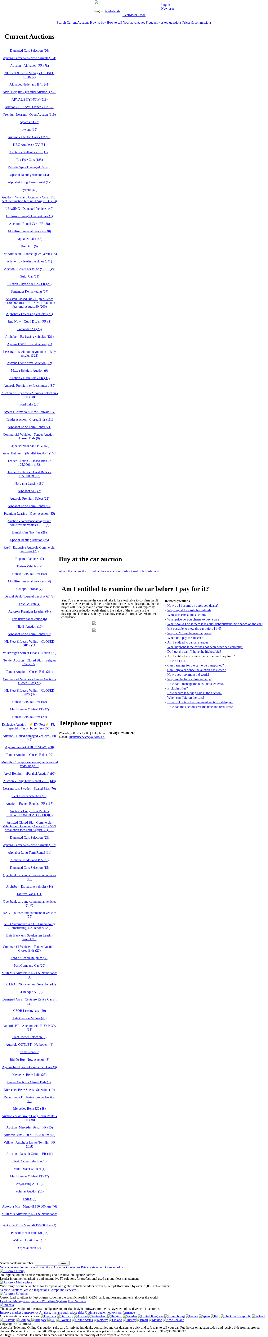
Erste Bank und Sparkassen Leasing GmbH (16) (29, 937)
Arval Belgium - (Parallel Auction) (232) (29, 92)
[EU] (51, 1320)
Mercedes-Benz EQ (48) (29, 1108)
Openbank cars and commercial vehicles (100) (29, 903)
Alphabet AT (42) (29, 491)
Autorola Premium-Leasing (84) (29, 611)
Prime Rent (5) (29, 1052)
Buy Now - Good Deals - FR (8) (29, 321)
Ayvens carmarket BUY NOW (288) (29, 747)
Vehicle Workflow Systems (49, 1301)
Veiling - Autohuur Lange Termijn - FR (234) (29, 1144)
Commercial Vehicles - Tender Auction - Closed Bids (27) (29, 948)
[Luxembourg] (174, 1316)
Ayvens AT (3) (29, 122)
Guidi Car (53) (29, 276)
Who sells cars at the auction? (186, 615)
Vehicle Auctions (11, 1290)
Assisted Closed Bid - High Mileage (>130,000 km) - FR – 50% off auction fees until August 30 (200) (29, 302)
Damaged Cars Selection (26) (29, 50)
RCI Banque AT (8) (29, 992)
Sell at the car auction (105, 571)
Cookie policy (114, 1267)
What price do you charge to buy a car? (193, 619)
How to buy (98, 22)
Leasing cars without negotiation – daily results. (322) (29, 353)
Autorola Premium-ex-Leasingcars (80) (29, 385)
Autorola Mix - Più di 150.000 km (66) (29, 1135)
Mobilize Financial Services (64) (29, 581)
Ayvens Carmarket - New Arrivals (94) (29, 412)
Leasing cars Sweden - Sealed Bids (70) (29, 788)
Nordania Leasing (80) (29, 483)
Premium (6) (29, 246)
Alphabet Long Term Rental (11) (29, 634)
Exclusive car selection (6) (29, 619)
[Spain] (204, 1316)
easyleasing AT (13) (29, 1184)
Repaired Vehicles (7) (29, 558)
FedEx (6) (29, 1199)
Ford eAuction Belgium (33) (29, 958)
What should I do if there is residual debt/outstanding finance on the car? (215, 624)
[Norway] (101, 1320)
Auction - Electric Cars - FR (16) (29, 137)
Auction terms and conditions (33, 1267)
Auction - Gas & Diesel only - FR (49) (29, 269)
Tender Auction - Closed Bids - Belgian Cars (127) (29, 662)
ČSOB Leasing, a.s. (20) (29, 1010)
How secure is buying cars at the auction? (194, 693)
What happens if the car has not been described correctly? (205, 647)
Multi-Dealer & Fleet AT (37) (29, 709)
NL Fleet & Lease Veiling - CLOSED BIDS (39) (29, 692)
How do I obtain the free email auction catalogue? (200, 702)
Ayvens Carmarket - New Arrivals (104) (29, 58)
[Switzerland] (97, 1316)
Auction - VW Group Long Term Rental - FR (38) (29, 1118)
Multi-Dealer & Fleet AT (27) (29, 1176)
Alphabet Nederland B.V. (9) (29, 860)
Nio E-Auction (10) (30, 626)
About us (59, 1267)
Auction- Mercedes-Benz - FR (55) (29, 1127)
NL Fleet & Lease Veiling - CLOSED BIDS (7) (29, 75)
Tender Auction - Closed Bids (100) (29, 754)
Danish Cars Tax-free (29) (29, 717)
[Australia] (7, 1320)
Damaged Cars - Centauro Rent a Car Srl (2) (29, 1001)
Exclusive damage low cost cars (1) (29, 216)
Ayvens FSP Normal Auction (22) (29, 363)
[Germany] (65, 1316)
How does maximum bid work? (188, 674)
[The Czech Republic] (236, 1316)
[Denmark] (48, 1316)
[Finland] (115, 1320)
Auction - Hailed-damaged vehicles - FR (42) (29, 737)
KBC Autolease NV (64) (29, 144)
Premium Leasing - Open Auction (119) (29, 114)
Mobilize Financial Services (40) (29, 231)
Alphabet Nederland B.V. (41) (29, 84)
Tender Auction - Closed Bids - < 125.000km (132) (30, 462)
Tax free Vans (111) (29, 894)
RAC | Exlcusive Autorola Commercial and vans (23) (29, 549)
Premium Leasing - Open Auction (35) (29, 513)
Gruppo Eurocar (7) (29, 589)
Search (61, 22)
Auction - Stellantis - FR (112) (29, 152)
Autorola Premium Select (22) (29, 498)
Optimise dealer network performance (110, 1312)
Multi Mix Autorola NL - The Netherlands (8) (29, 1215)
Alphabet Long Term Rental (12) (29, 182)
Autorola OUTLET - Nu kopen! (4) (29, 1044)
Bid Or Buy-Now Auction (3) (29, 1059)
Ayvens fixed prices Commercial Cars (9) (29, 1067)
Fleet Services (77, 1301)
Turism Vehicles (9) (29, 566)
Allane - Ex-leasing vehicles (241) (29, 261)
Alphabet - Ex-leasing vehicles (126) (29, 336)
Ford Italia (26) (29, 404)
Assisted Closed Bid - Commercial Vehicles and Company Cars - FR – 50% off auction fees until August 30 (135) (29, 826)
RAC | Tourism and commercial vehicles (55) (29, 914)
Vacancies (6, 1267)
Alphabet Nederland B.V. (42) (29, 446)
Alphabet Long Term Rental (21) (29, 427)
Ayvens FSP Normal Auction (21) (29, 344)
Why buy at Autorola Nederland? (189, 610)
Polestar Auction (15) (29, 1191)
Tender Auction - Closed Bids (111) (29, 419)
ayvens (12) (29, 129)
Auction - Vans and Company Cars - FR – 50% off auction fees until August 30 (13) (29, 199)
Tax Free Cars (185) (29, 159)
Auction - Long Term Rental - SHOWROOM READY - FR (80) (29, 813)
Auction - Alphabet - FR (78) (29, 65)
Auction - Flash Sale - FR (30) (29, 378)
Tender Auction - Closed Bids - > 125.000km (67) (30, 474)
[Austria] (80, 1316)
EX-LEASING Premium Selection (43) (29, 984)
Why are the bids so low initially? (189, 679)
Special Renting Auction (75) (29, 540)
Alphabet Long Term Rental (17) (29, 506)
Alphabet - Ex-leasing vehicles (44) (29, 886)
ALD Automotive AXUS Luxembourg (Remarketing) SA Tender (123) (29, 926)
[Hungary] (38, 1320)
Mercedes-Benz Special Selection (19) (29, 1089)
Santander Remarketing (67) (29, 291)
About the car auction (73, 571)
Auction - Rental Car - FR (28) (29, 223)
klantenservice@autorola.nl (87, 737)
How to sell (114, 22)
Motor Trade (137, 15)
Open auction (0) (29, 1248)
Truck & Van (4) (29, 604)
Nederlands (112, 11)
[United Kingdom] (151, 1316)
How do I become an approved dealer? (193, 605)
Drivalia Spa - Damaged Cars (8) (29, 167)
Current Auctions (78, 22)
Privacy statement (92, 1267)
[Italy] (215, 1316)
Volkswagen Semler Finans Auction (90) (29, 653)
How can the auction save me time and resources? (200, 707)
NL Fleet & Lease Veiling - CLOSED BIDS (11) (29, 643)
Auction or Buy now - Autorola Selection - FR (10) (29, 395)
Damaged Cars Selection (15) (29, 867)
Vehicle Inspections (36, 1290)
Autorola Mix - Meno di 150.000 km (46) (29, 1206)
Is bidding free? (177, 688)
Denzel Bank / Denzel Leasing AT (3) (29, 596)
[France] (192, 1316)
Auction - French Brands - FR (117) (29, 803)
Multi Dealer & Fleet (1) (29, 1169)
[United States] (82, 1320)
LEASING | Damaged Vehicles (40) (29, 208)
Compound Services (63, 1290)
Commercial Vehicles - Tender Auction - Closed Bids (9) (29, 436)
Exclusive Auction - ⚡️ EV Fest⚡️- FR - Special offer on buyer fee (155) (29, 726)
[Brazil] (142, 1320)
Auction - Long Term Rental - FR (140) (29, 781)
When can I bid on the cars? (185, 697)
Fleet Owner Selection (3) (29, 1161)
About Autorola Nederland (141, 571)
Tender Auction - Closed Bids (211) (29, 671)
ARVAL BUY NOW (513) (30, 99)
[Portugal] (23, 1320)
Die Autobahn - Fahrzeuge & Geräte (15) (29, 254)
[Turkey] (129, 1320)
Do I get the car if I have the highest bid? (194, 651)
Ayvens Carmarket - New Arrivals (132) (29, 845)
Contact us (73, 1267)
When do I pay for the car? (185, 638)
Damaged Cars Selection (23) (29, 837)
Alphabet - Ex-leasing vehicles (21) (29, 314)
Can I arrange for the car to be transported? (195, 665)
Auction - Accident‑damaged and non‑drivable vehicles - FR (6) (29, 523)
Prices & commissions (196, 22)
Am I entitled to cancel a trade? (187, 642)
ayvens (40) (29, 190)
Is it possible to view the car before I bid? (194, 628)
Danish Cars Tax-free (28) (29, 532)
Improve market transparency (19, 1312)
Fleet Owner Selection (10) (29, 796)
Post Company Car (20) (29, 965)
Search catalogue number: (17, 1263)
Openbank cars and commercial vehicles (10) (29, 877)
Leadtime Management (15, 1301)
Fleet (125, 15)
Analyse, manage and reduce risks (61, 1312)
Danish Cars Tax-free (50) (29, 574)
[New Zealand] (173, 1320)
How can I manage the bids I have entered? (195, 684)
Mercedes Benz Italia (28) (29, 1074)
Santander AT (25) (29, 329)
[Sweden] (130, 1316)
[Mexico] (155, 1320)
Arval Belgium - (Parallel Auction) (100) (29, 453)
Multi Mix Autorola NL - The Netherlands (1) (29, 975)
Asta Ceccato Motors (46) (29, 1018)
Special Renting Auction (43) (29, 175)
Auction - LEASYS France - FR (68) (29, 107)
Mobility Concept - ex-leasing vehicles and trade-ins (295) (29, 764)
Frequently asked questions (164, 22)
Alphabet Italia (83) (29, 239)
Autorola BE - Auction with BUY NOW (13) (29, 1027)
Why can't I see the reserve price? (189, 633)
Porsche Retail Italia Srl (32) (29, 1233)
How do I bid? (177, 661)
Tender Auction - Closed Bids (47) (29, 1082)
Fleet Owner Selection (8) (29, 1037)
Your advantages (134, 22)
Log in (165, 4)
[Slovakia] (63, 1320)
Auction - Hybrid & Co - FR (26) (29, 284)
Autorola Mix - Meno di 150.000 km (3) (29, 1225)
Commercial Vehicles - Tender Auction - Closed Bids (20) (29, 681)
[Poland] (258, 1316)
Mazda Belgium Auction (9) (29, 370)
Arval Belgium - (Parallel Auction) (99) (29, 773)
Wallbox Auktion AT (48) (29, 1240)
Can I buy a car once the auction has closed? (196, 670)
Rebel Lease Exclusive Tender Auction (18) (29, 1099)
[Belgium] (114, 1316)
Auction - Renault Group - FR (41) (29, 1153)
